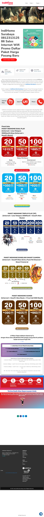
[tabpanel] (22, 365)
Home (26, 3)
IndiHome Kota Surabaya (16, 89)
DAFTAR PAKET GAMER (22, 328)
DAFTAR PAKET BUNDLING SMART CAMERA (22, 288)
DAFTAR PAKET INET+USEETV (22, 205)
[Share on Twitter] (23, 416)
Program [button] (37, 3)
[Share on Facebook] (21, 416)
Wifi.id (24, 464)
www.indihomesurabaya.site (11, 472)
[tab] (22, 345)
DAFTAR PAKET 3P (22, 249)
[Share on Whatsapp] (18, 416)
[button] (40, 514)
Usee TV (19, 102)
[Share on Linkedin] (26, 416)
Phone (33, 102)
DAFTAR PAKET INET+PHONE (22, 170)
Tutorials (24, 457)
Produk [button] (31, 3)
